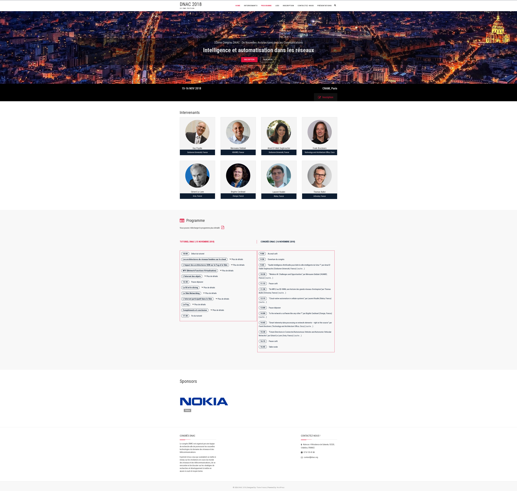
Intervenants (250, 6)
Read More (268, 59)
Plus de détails (237, 259)
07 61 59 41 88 (309, 452)
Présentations (324, 6)
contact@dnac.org (310, 457)
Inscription (288, 6)
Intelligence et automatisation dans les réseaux (258, 50)
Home (237, 6)
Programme (266, 6)
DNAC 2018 (191, 4)
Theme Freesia (261, 487)
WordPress (280, 487)
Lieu (277, 6)
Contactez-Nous (306, 6)
